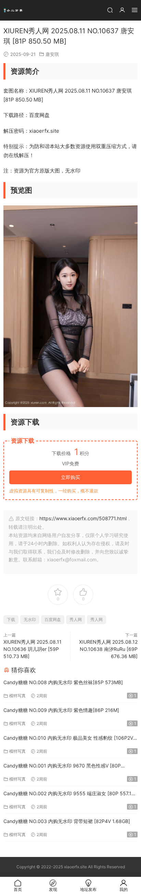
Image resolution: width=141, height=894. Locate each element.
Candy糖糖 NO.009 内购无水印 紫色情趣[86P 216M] (61, 710)
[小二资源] (13, 10)
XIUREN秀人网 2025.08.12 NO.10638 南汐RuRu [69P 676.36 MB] (108, 649)
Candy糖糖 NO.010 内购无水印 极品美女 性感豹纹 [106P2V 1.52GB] (68, 738)
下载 (11, 619)
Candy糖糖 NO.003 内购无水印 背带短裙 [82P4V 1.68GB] (66, 821)
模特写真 (17, 695)
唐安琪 (52, 54)
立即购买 (70, 477)
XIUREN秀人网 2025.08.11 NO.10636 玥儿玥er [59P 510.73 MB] (32, 649)
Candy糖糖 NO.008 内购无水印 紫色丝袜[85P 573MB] (63, 682)
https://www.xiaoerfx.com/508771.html (83, 518)
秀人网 (75, 619)
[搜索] (110, 9)
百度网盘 (52, 619)
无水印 (30, 619)
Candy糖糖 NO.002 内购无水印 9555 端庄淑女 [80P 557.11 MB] (68, 794)
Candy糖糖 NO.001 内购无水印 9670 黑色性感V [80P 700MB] (62, 766)
